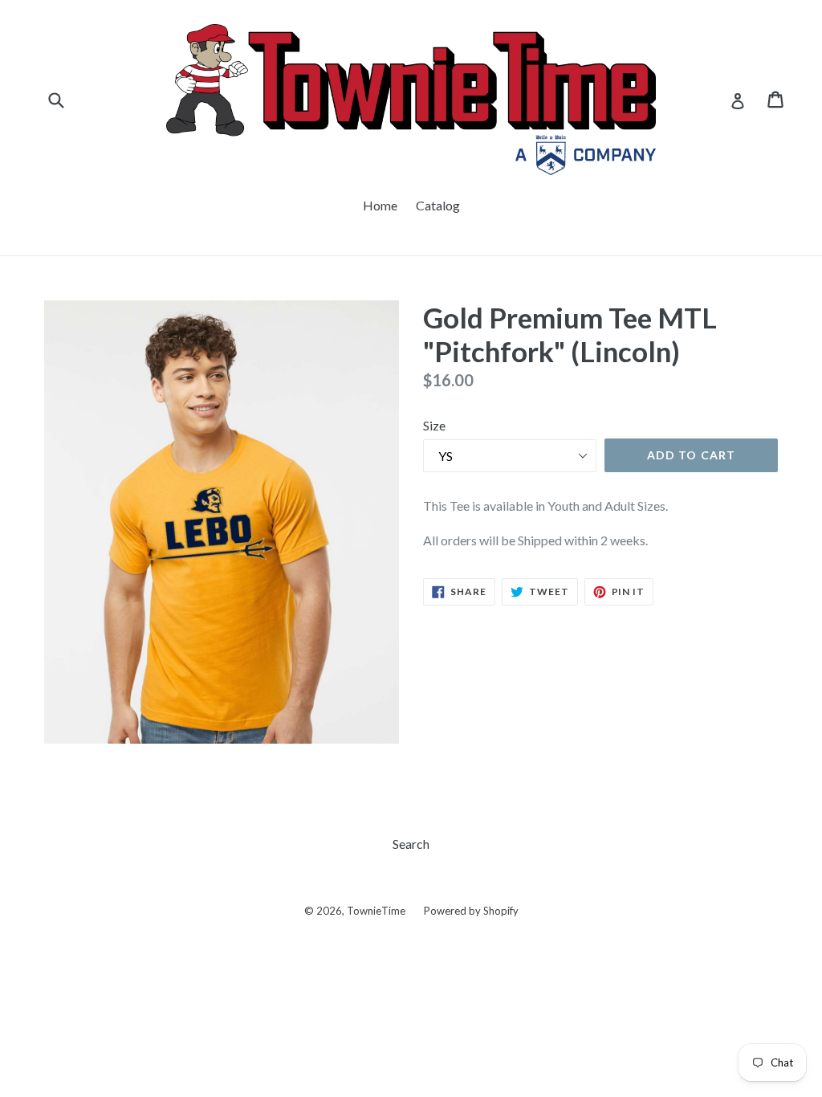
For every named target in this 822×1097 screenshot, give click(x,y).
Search (411, 843)
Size (434, 425)
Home (380, 205)
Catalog (438, 205)
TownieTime (376, 910)
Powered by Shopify (471, 910)
